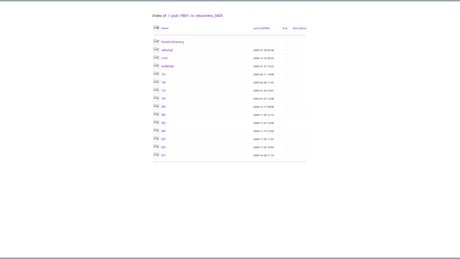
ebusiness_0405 (209, 15)
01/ (163, 155)
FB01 (185, 15)
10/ (163, 99)
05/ (163, 123)
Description (300, 28)
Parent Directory (172, 42)
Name (165, 28)
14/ (163, 82)
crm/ (164, 58)
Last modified (261, 28)
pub (175, 15)
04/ (163, 131)
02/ (163, 147)
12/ (163, 90)
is (192, 15)
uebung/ (167, 50)
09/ (163, 107)
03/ (163, 139)
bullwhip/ (167, 66)
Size (284, 28)
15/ (163, 74)
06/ (163, 115)
